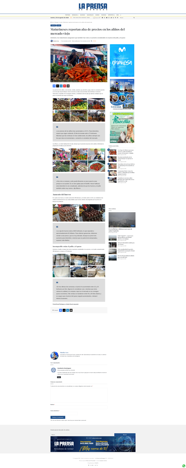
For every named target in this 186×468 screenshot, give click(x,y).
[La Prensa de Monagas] (93, 7)
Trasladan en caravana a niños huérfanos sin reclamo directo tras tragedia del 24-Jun (126, 179)
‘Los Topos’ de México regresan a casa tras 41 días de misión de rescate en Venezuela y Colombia (126, 151)
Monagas (74, 15)
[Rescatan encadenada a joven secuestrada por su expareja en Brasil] (113, 159)
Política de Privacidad (90, 460)
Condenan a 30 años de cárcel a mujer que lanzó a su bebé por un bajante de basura (91, 17)
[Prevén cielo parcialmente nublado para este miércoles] (113, 258)
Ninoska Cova (56, 41)
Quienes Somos (103, 460)
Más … (118, 15)
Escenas (103, 15)
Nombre (52, 404)
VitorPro (96, 463)
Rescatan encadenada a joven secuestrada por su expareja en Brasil (125, 158)
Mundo (97, 15)
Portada (67, 15)
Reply (59, 377)
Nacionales (90, 15)
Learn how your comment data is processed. (77, 420)
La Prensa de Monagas (100, 458)
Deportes (111, 15)
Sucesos (82, 15)
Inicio (52, 22)
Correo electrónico (55, 410)
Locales (60, 22)
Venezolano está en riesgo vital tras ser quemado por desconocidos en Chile (126, 165)
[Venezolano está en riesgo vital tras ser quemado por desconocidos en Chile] (113, 166)
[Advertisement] (78, 332)
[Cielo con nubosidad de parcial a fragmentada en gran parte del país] (113, 251)
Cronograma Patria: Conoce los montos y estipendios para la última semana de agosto (126, 172)
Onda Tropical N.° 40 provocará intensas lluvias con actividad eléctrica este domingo (125, 237)
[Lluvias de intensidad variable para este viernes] (113, 245)
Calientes (53, 25)
